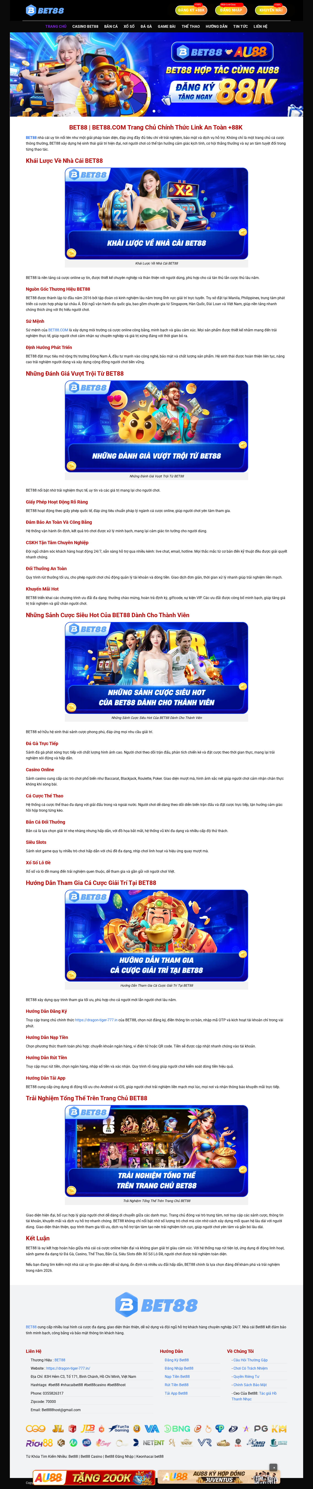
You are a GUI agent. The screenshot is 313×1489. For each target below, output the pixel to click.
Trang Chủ (55, 26)
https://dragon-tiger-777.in (96, 1020)
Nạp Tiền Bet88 (177, 1376)
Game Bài (167, 26)
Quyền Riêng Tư (246, 1376)
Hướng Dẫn (216, 26)
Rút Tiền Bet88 (177, 1385)
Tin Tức (240, 26)
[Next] (291, 74)
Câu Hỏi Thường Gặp (250, 1360)
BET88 (31, 137)
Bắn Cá (111, 26)
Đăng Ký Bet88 (177, 1360)
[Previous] (21, 74)
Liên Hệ (260, 26)
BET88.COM (58, 330)
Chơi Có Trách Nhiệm (250, 1368)
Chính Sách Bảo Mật (250, 1385)
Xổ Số (129, 26)
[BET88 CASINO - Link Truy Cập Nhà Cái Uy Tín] (45, 10)
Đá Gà (146, 26)
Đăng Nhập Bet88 (179, 1368)
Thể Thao (191, 26)
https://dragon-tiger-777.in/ (68, 1368)
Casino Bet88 (85, 26)
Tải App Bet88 (176, 1393)
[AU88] (94, 1477)
